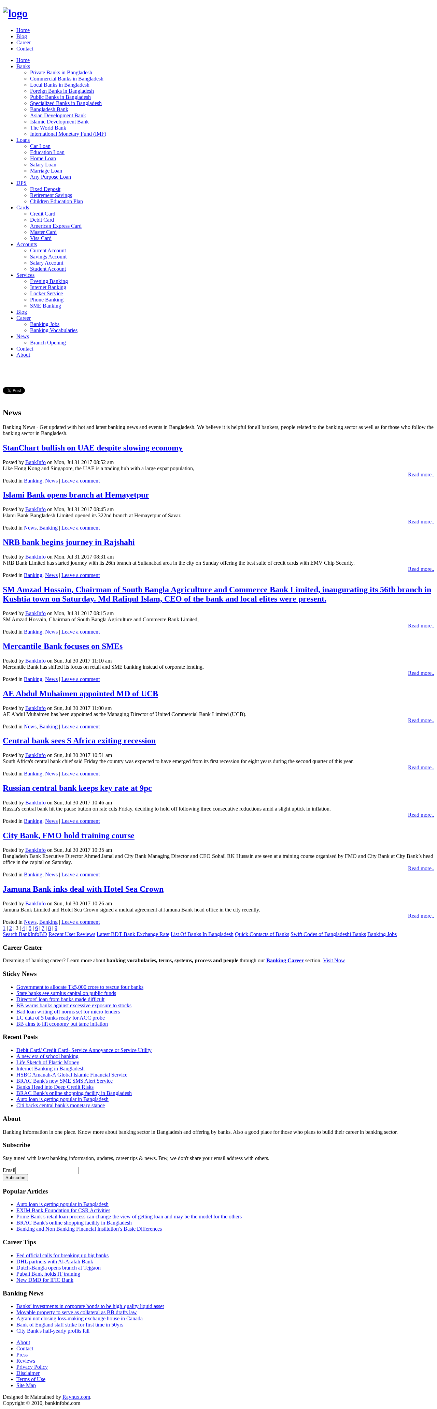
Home (23, 30)
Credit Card (42, 214)
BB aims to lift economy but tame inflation (62, 1024)
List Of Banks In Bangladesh (202, 934)
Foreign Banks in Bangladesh (62, 91)
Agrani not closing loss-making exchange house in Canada (79, 1318)
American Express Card (56, 226)
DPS (21, 183)
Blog (21, 36)
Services (25, 275)
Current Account (48, 250)
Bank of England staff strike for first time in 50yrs (69, 1325)
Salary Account (46, 263)
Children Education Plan (56, 201)
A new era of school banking (47, 1056)
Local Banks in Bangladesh (59, 85)
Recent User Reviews (71, 934)
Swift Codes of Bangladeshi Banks (328, 934)
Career (23, 42)
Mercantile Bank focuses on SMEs (63, 646)
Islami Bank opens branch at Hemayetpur (76, 494)
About (23, 355)
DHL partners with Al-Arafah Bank (54, 1261)
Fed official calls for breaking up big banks (62, 1255)
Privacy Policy (32, 1367)
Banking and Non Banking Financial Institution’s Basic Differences (89, 1229)
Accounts (26, 244)
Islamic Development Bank (59, 121)
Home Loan (43, 158)
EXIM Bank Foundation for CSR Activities (63, 1210)
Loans (23, 140)
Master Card (43, 232)
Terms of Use (30, 1379)
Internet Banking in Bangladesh (50, 1068)
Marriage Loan (46, 171)
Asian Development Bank (58, 115)
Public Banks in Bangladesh (60, 97)
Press (22, 1355)
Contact (24, 48)
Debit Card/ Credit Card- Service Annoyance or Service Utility (84, 1050)
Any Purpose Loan (50, 177)
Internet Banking (48, 287)
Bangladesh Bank (49, 109)
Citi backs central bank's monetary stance (60, 1105)
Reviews (25, 1361)
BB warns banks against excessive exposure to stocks (73, 1005)
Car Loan (40, 146)
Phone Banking (47, 299)
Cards (22, 207)
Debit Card (42, 220)
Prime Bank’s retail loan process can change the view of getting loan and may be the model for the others (129, 1216)
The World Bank (48, 128)
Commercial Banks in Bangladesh (66, 78)
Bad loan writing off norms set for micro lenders (68, 1011)
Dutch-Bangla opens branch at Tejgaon (58, 1268)
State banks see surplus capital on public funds (66, 993)
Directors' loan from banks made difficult (60, 999)
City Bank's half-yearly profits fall (52, 1331)
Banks (23, 66)
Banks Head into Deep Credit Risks (55, 1087)
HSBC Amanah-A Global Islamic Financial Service (71, 1075)
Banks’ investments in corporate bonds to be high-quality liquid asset (90, 1306)
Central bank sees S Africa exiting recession (79, 740)
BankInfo (35, 462)
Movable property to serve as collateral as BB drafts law (76, 1312)
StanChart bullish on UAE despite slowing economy (93, 447)
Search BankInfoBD (25, 934)
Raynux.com (76, 1397)
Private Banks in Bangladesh (61, 72)
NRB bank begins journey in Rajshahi (69, 542)
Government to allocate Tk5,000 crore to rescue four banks (79, 987)
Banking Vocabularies (53, 330)
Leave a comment (80, 481)
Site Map (26, 1385)
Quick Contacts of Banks (262, 934)
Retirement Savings (51, 195)
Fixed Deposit (45, 189)
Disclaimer (28, 1373)
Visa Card (41, 238)
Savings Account (48, 256)
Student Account (48, 269)
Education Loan (47, 152)
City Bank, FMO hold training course (69, 835)
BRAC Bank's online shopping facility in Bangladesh (74, 1093)
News (22, 336)
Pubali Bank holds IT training (48, 1274)
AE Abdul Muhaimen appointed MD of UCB (80, 693)
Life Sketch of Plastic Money (47, 1062)
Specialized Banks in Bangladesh (66, 103)
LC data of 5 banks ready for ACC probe (60, 1018)
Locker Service (46, 293)
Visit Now (334, 960)
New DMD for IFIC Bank (44, 1280)
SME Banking (45, 306)
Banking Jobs (44, 324)
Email (9, 1170)
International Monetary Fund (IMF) (68, 134)
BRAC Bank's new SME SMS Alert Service (64, 1081)
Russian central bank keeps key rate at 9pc (77, 788)
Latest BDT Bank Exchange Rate (133, 934)
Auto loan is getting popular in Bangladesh (62, 1099)
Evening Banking (49, 281)
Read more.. (421, 474)
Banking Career (285, 960)
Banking (33, 481)
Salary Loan (43, 164)
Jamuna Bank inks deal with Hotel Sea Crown (83, 889)
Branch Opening (48, 342)
